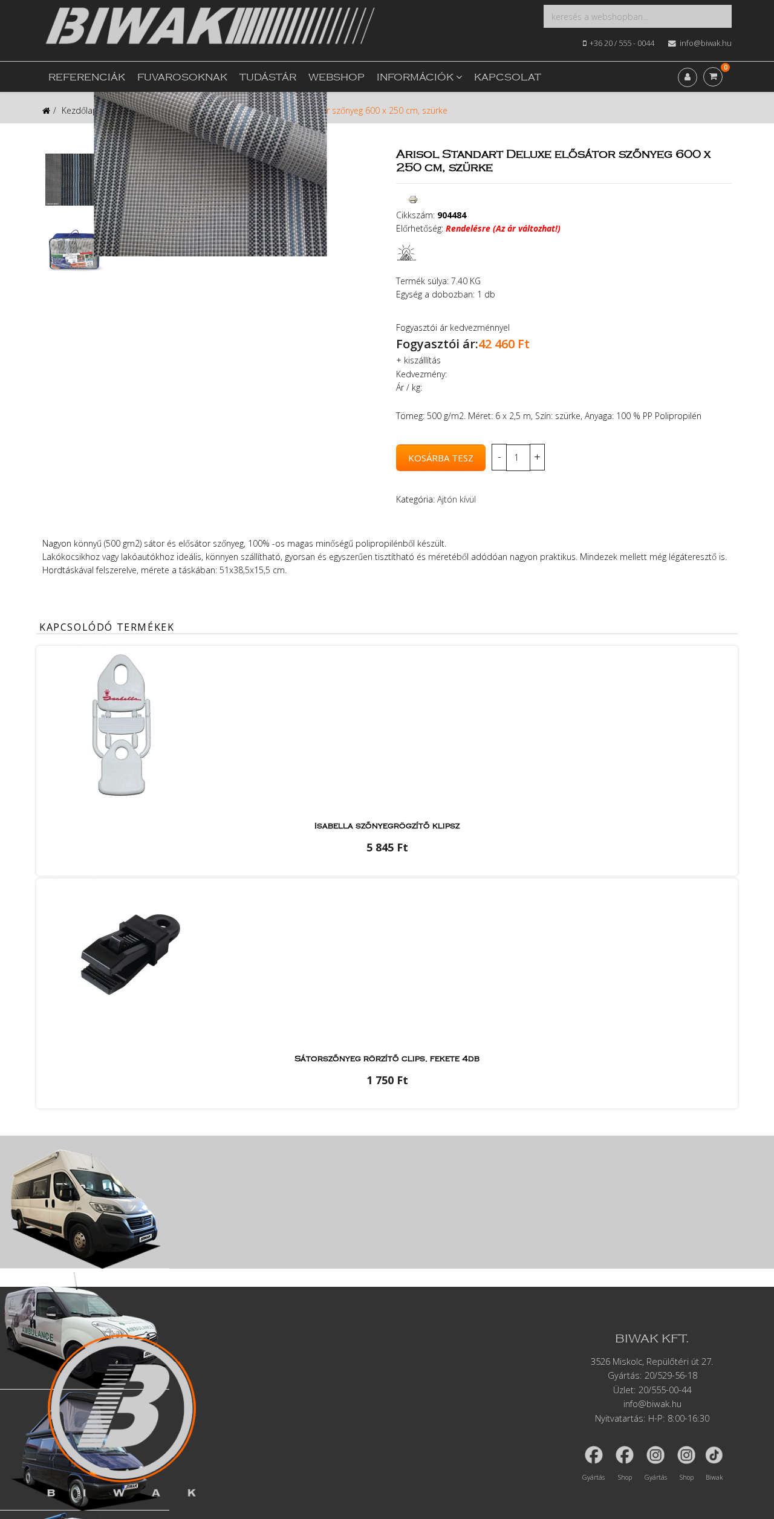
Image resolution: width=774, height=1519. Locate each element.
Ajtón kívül (456, 499)
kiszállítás (422, 360)
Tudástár (267, 77)
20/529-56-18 (671, 1375)
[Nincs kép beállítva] (74, 180)
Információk (415, 77)
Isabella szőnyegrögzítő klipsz (387, 826)
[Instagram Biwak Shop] (686, 1455)
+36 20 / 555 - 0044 (622, 43)
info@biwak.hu (706, 43)
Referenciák (86, 77)
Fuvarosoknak (182, 77)
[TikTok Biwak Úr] (714, 1455)
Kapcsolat (507, 77)
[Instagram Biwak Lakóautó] (655, 1455)
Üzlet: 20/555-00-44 (652, 1390)
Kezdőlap (80, 110)
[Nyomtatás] (413, 199)
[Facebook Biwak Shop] (625, 1455)
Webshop (336, 77)
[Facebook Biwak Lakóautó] (594, 1455)
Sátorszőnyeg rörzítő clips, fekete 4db (387, 1058)
